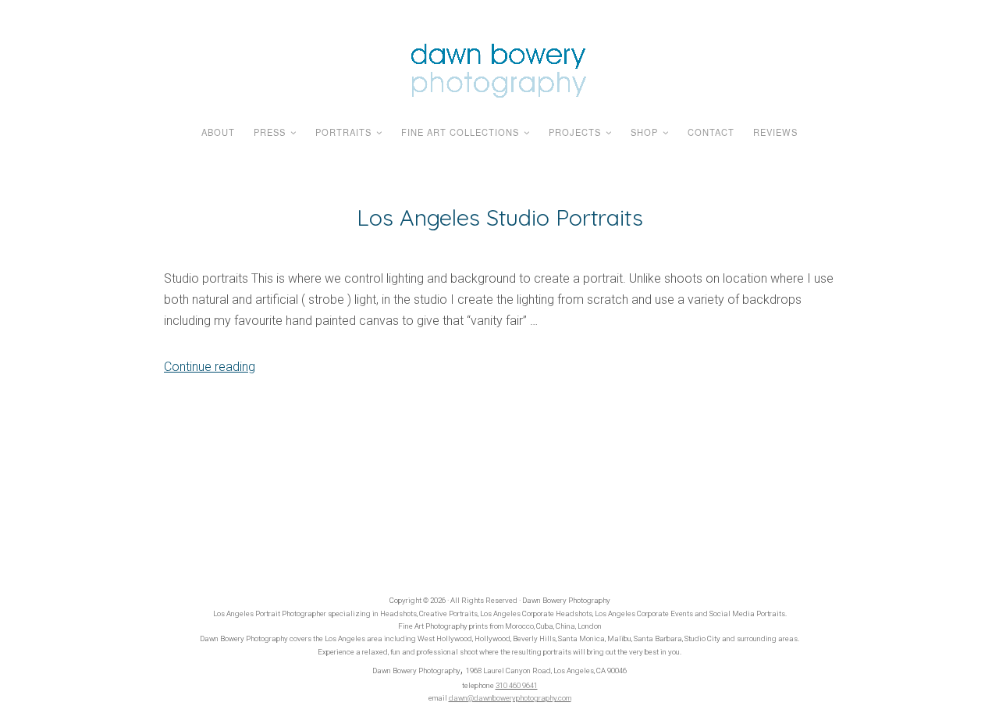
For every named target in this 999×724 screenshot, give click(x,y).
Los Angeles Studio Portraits (500, 217)
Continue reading (209, 366)
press (270, 132)
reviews (775, 132)
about (218, 132)
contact (711, 132)
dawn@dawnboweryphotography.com (510, 698)
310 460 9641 (517, 685)
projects (575, 132)
